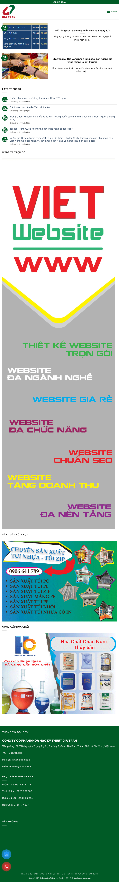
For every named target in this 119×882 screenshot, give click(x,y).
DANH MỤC (39, 874)
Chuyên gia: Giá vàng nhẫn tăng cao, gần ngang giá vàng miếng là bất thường (82, 60)
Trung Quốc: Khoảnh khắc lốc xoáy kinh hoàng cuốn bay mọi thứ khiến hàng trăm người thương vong (62, 118)
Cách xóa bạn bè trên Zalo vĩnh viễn (30, 107)
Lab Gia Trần (48, 878)
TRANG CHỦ (26, 874)
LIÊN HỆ (70, 874)
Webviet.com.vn (82, 878)
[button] (112, 11)
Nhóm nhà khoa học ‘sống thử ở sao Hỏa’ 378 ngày (38, 98)
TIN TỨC (61, 874)
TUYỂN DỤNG (81, 874)
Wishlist (93, 874)
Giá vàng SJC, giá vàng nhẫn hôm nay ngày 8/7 (82, 30)
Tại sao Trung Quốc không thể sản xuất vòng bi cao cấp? (41, 128)
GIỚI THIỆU (51, 874)
